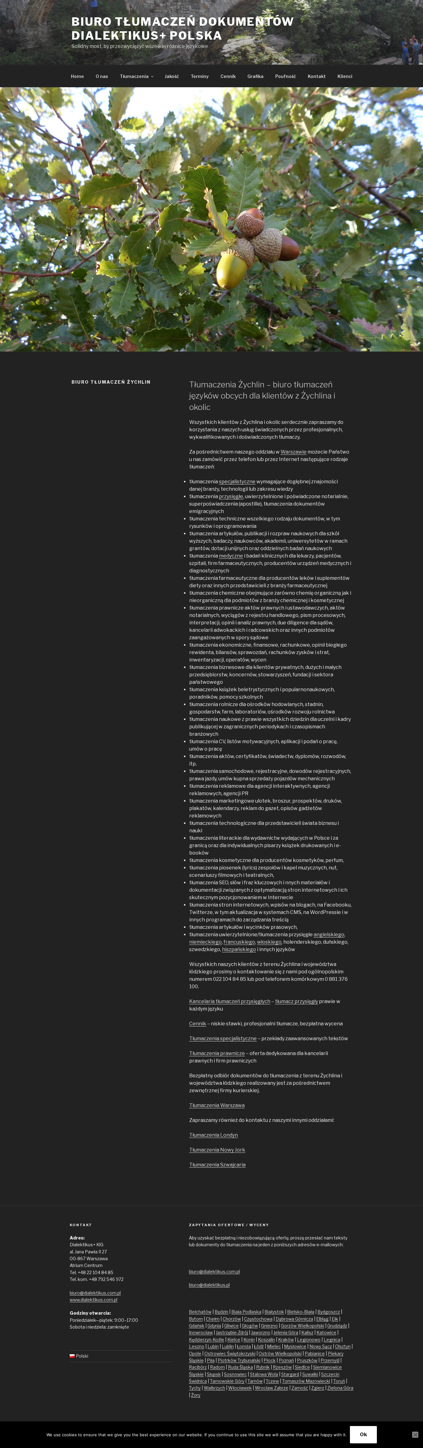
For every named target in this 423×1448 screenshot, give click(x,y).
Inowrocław (201, 1332)
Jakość (172, 76)
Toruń (339, 1381)
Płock (270, 1360)
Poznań (286, 1360)
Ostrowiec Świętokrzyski (229, 1353)
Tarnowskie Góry (227, 1381)
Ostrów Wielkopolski (280, 1353)
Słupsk (214, 1374)
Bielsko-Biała (300, 1311)
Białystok (274, 1311)
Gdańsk (196, 1325)
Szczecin (330, 1374)
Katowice (326, 1332)
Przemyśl (330, 1360)
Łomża (244, 1346)
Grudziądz (337, 1325)
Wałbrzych (214, 1387)
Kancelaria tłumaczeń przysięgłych (229, 1001)
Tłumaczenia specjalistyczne (223, 1038)
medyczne (231, 556)
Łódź (259, 1346)
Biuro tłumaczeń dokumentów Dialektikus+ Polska (183, 28)
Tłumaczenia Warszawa (217, 1105)
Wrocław (264, 1387)
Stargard (290, 1374)
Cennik (228, 76)
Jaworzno (260, 1332)
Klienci (345, 76)
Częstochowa (258, 1318)
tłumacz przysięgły (296, 1001)
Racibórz (198, 1367)
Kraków (286, 1339)
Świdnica (198, 1381)
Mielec (274, 1346)
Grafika (255, 76)
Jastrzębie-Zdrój (232, 1332)
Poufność (285, 76)
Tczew (272, 1381)
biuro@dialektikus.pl (209, 1284)
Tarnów (255, 1381)
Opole (195, 1353)
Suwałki (310, 1374)
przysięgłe (231, 496)
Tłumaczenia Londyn (213, 1135)
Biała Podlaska (246, 1311)
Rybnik (263, 1367)
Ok (363, 1434)
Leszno (196, 1346)
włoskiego (269, 942)
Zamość (299, 1387)
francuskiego (239, 942)
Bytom (196, 1318)
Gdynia (214, 1325)
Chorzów (232, 1318)
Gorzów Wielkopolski (302, 1325)
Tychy (195, 1387)
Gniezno (269, 1325)
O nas (102, 76)
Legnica (332, 1339)
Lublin (228, 1346)
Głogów (250, 1325)
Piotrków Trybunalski (239, 1360)
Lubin (213, 1346)
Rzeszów (282, 1367)
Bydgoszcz (328, 1311)
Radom (217, 1367)
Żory (195, 1395)
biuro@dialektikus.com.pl (95, 1292)
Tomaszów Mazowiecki (306, 1381)
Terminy (200, 76)
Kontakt (317, 76)
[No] (415, 1435)
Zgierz (317, 1387)
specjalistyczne (237, 482)
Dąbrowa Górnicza (294, 1318)
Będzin (221, 1311)
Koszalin (266, 1339)
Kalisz (307, 1332)
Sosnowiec (235, 1374)
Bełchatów (200, 1311)
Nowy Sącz (320, 1346)
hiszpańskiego (239, 949)
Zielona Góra (340, 1387)
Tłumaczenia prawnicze (217, 1053)
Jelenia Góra (285, 1332)
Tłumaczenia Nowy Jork (217, 1150)
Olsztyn (343, 1346)
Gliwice (231, 1325)
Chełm (213, 1318)
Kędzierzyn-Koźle (206, 1339)
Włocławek (240, 1387)
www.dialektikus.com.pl (93, 1299)
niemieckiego (205, 942)
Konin (249, 1339)
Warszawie (294, 452)
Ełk (335, 1318)
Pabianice (315, 1353)
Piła (211, 1360)
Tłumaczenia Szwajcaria (217, 1165)
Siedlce (302, 1367)
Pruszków (307, 1360)
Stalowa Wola (264, 1374)
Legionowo (309, 1339)
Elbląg (322, 1318)
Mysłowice (295, 1346)
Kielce (233, 1339)
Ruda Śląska (240, 1367)
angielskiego (329, 934)
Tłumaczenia (134, 76)
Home (77, 76)
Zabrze (281, 1387)
